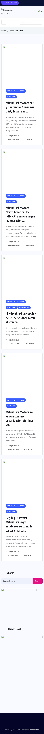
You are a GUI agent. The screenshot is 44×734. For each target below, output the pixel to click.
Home (3, 30)
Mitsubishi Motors (17, 30)
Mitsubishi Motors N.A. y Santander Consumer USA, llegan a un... (20, 107)
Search (37, 581)
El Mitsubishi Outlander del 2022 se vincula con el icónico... (21, 318)
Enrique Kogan (13, 136)
